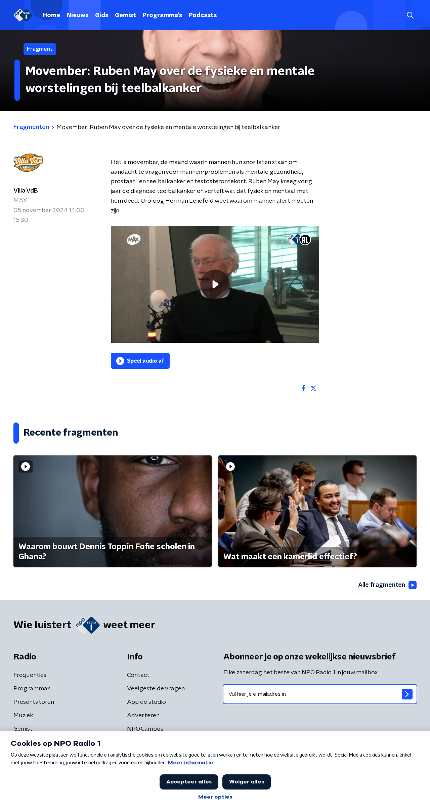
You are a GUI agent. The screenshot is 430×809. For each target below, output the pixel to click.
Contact (138, 675)
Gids (101, 15)
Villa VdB (25, 191)
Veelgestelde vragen (156, 689)
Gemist (125, 15)
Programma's (162, 15)
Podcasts (203, 15)
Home (51, 15)
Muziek (23, 716)
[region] (215, 284)
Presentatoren (33, 702)
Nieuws (77, 15)
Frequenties (29, 675)
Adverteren (143, 716)
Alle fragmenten (381, 585)
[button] (410, 15)
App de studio (146, 702)
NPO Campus (145, 729)
